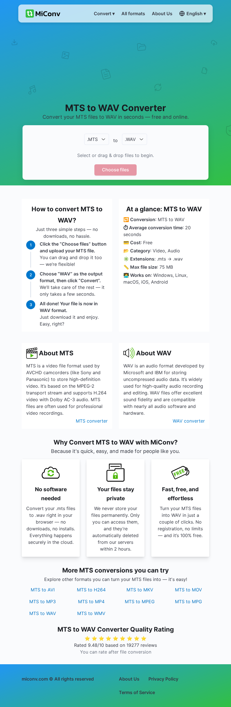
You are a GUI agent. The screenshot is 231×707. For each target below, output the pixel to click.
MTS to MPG (188, 601)
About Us (129, 679)
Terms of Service (137, 692)
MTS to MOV (188, 589)
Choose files (115, 169)
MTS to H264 (91, 589)
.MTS (92, 139)
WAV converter (189, 421)
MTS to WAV (42, 613)
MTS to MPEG (140, 601)
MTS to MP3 (42, 601)
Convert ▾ (104, 13)
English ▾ (196, 13)
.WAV (130, 139)
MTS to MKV (139, 589)
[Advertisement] (115, 62)
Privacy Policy (163, 679)
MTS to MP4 (91, 601)
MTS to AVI (43, 589)
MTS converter (92, 421)
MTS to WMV (91, 613)
